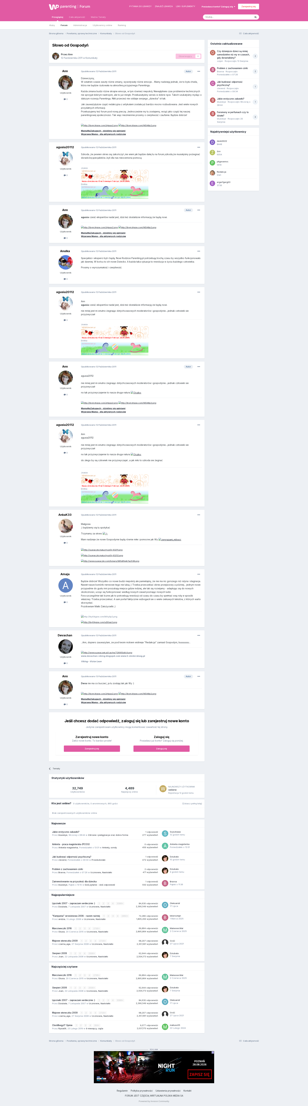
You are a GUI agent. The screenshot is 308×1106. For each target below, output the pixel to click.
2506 (91, 953)
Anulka (65, 251)
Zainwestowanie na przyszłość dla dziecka (74, 881)
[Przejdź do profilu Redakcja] (212, 173)
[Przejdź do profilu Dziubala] (165, 858)
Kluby (52, 25)
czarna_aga (64, 944)
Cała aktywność (77, 17)
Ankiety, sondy (109, 847)
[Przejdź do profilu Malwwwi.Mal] (165, 930)
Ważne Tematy (98, 17)
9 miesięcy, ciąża (94, 1028)
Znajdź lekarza (164, 6)
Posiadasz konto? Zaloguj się (218, 6)
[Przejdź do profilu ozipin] (212, 52)
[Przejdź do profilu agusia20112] (65, 158)
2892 (124, 916)
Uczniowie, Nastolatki (101, 872)
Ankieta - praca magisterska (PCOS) (71, 844)
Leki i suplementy (185, 6)
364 (96, 1025)
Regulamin (122, 1090)
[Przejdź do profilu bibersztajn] (165, 917)
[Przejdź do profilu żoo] (212, 152)
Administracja (80, 25)
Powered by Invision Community (154, 1101)
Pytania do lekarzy (140, 6)
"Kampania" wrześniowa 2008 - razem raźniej (76, 916)
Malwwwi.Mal (176, 928)
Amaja (65, 574)
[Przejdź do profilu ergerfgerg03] (212, 183)
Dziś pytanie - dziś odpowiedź (100, 884)
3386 (119, 903)
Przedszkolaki (98, 860)
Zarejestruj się (248, 6)
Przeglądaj (57, 17)
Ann (70, 54)
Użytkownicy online (102, 25)
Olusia (61, 931)
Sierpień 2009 (60, 953)
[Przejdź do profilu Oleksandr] (165, 905)
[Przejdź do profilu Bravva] (165, 883)
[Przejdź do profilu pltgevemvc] (212, 163)
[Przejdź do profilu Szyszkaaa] (165, 833)
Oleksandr (175, 903)
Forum (85, 6)
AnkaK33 (65, 514)
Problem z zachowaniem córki (67, 869)
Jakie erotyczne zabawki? (65, 832)
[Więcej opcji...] (199, 71)
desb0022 (222, 141)
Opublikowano (98, 71)
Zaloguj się (161, 748)
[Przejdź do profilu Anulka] (65, 262)
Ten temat (243, 17)
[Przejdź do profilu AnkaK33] (65, 526)
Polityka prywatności (142, 1090)
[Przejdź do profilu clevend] (212, 83)
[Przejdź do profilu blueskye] (212, 100)
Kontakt (187, 1090)
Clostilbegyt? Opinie (62, 1025)
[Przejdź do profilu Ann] (55, 56)
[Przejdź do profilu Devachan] (65, 646)
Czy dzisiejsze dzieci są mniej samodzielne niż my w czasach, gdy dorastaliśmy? (233, 54)
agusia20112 (65, 147)
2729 (102, 941)
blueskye (62, 835)
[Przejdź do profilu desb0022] (212, 142)
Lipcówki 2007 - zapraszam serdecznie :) (74, 903)
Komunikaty (92, 58)
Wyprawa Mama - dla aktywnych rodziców (103, 134)
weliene (172, 789)
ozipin (220, 61)
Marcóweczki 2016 (62, 928)
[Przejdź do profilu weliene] (163, 788)
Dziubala (174, 856)
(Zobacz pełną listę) (192, 803)
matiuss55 (175, 1025)
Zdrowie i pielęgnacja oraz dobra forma (108, 835)
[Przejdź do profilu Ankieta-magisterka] (165, 846)
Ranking (122, 25)
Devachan (65, 635)
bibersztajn (175, 915)
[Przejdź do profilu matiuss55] (165, 1027)
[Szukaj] (255, 17)
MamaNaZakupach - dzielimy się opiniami (103, 130)
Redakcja (221, 172)
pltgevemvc (222, 161)
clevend (62, 860)
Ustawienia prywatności (168, 1090)
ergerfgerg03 (223, 182)
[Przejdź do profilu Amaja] (65, 585)
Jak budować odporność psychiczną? (71, 857)
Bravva (61, 872)
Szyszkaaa (175, 831)
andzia (61, 919)
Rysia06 (62, 1028)
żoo (219, 151)
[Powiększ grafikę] (136, 392)
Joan (60, 956)
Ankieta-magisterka (68, 847)
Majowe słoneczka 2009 (65, 940)
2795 (96, 928)
